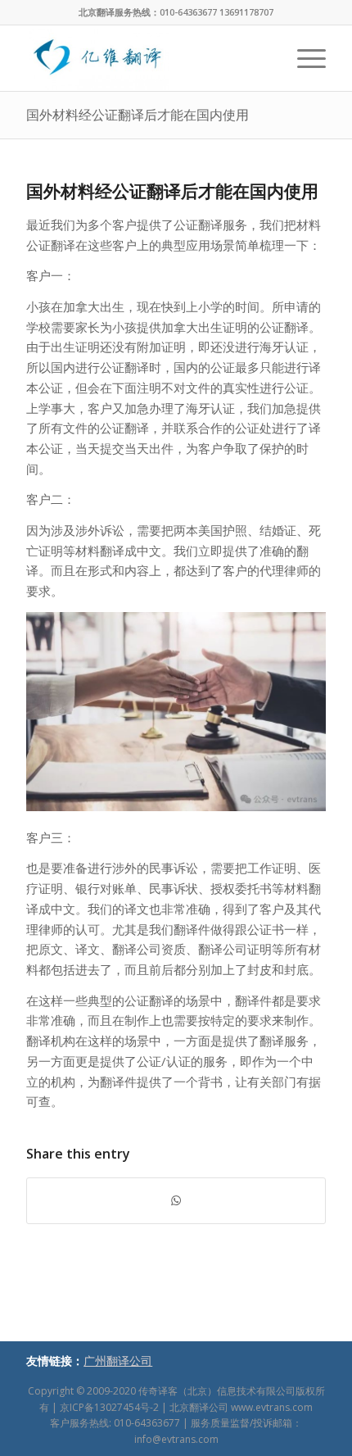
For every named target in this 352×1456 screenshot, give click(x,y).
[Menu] (303, 58)
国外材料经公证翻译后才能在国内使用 (137, 115)
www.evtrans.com (272, 1407)
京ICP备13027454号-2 (109, 1407)
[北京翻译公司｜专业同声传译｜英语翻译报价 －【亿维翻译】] (145, 58)
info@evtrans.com (176, 1439)
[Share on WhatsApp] (176, 1200)
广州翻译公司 (117, 1360)
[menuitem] (303, 58)
